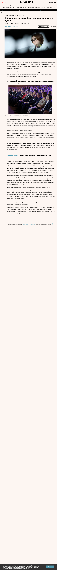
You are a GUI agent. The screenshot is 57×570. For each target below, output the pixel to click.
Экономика (19, 5)
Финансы (26, 5)
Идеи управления (20, 7)
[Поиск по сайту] (46, 2)
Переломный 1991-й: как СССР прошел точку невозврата (26, 12)
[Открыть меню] (55, 2)
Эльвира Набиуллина (12, 68)
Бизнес (14, 5)
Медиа (43, 5)
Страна (47, 7)
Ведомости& (31, 7)
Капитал (43, 7)
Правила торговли (10, 7)
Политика (48, 5)
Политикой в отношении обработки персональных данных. (16, 568)
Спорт (51, 7)
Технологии (38, 5)
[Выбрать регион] (43, 2)
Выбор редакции (8, 12)
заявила (37, 66)
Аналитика (37, 7)
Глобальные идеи (8, 5)
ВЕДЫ (4, 7)
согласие (36, 566)
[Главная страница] (27, 2)
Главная (7, 15)
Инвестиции (31, 5)
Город (26, 7)
